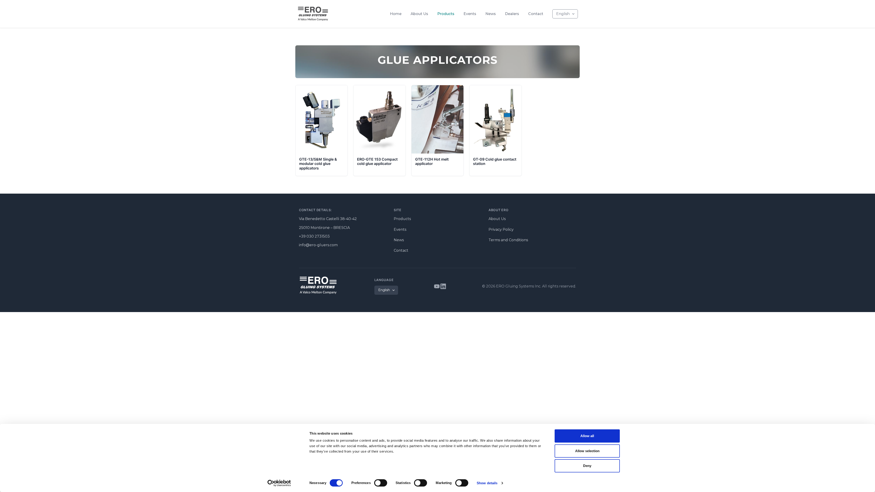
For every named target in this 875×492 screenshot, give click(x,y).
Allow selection (587, 451)
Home (395, 14)
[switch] (380, 483)
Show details (487, 483)
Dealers (512, 14)
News (490, 14)
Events (469, 14)
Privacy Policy (501, 229)
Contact (535, 14)
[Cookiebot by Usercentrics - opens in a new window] (279, 483)
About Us (419, 14)
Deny (587, 466)
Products (445, 14)
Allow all (587, 436)
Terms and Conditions (508, 240)
